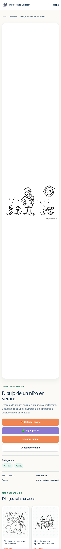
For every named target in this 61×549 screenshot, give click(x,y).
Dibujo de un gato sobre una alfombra (15, 542)
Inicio (4, 17)
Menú (56, 5)
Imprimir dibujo (30, 439)
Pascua (19, 466)
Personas (13, 17)
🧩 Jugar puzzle (30, 430)
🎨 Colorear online (31, 422)
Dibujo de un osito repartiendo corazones (43, 542)
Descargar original (30, 447)
